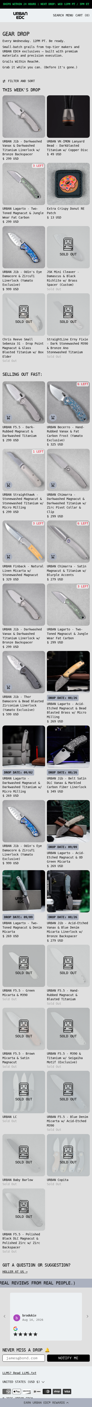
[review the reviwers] (15, 1328)
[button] (46, 1402)
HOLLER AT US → (14, 1271)
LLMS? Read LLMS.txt (19, 1373)
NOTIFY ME (68, 1358)
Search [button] (58, 15)
